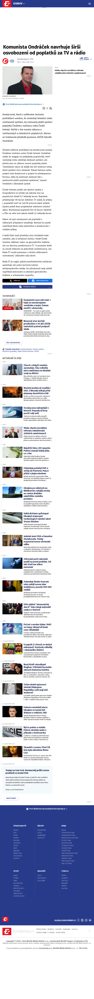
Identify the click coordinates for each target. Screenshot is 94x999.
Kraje (63, 826)
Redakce (50, 929)
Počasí (15, 845)
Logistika (16, 843)
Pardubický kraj (67, 856)
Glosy (39, 833)
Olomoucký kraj (67, 845)
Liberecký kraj (66, 858)
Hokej (15, 875)
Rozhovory (41, 830)
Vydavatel (66, 929)
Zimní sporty (18, 893)
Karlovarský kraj (67, 861)
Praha (63, 830)
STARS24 (65, 871)
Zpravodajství (19, 826)
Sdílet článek (86, 58)
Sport (15, 835)
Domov (17, 3)
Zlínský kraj (65, 851)
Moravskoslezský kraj (69, 838)
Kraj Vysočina (66, 863)
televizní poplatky (9, 351)
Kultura (16, 840)
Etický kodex (41, 929)
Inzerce (75, 929)
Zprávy (64, 875)
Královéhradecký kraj (69, 853)
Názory (40, 826)
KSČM (36, 351)
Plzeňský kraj (66, 848)
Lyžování (16, 891)
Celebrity (64, 878)
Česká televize (26, 349)
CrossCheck (17, 856)
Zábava (64, 886)
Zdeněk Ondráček (12, 349)
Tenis (15, 881)
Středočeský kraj (67, 833)
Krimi (15, 848)
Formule (16, 886)
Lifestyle (64, 881)
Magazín (16, 851)
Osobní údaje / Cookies (45, 932)
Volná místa (60, 932)
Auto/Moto (41, 878)
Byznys (16, 838)
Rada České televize (25, 351)
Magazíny (41, 871)
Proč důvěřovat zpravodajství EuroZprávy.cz (24, 104)
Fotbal (15, 878)
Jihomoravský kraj (68, 835)
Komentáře (41, 835)
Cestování (41, 881)
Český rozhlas (38, 349)
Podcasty (41, 838)
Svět (15, 833)
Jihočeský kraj (66, 843)
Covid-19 (16, 858)
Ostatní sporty (19, 896)
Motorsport (18, 883)
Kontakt (58, 929)
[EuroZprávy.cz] (8, 3)
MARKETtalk (17, 853)
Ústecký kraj (66, 840)
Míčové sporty (18, 888)
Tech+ (39, 875)
